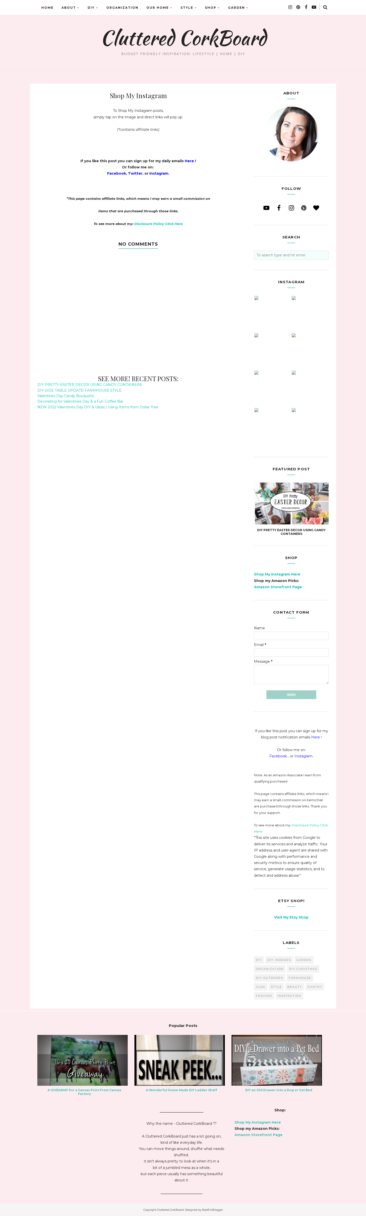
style (276, 987)
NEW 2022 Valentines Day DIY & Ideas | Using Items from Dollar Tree (97, 407)
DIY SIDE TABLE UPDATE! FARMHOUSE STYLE (79, 390)
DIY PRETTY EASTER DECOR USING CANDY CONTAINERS (89, 384)
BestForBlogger (212, 1210)
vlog (260, 987)
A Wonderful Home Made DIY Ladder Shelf (181, 1090)
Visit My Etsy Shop (291, 917)
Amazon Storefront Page (278, 587)
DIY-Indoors (279, 960)
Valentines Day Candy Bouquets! (65, 396)
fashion (264, 996)
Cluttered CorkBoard (183, 37)
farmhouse (300, 978)
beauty (294, 987)
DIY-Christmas (303, 969)
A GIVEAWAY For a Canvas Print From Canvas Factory (84, 1092)
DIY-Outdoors (269, 978)
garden (304, 960)
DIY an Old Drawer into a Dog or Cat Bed (278, 1090)
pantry (314, 987)
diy (259, 960)
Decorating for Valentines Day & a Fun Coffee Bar (80, 401)
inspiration (289, 996)
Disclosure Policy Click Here (158, 224)
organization (270, 969)
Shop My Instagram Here (277, 574)
